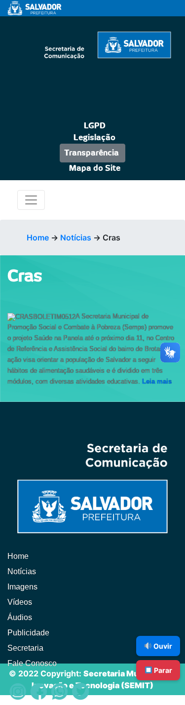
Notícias (75, 237)
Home (38, 237)
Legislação (94, 138)
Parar (162, 670)
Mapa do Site (94, 168)
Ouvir (162, 646)
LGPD (95, 126)
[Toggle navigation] (31, 200)
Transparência (91, 153)
